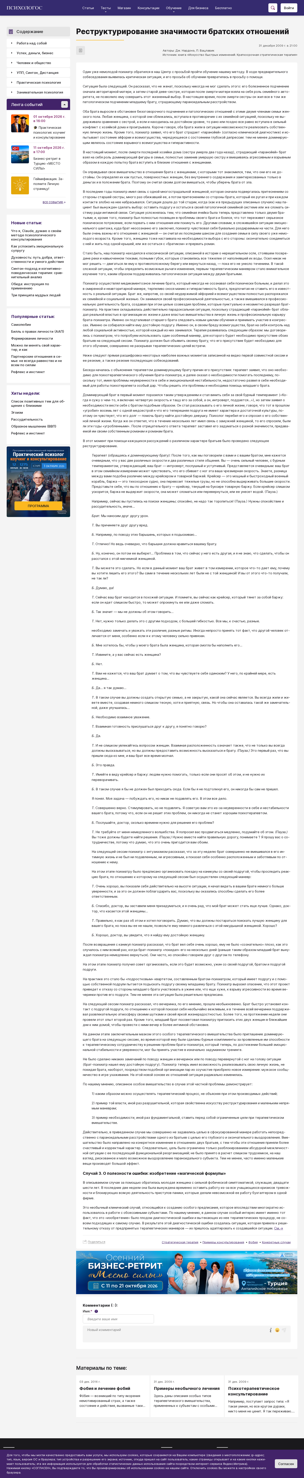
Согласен (286, 1464)
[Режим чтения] (80, 50)
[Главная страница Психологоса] (26, 8)
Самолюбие (21, 324)
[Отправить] (284, 1330)
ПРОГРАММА (38, 506)
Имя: (90, 1311)
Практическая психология (39, 82)
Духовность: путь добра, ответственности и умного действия (38, 259)
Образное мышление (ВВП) (33, 426)
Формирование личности (32, 338)
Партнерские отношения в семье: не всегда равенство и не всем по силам (36, 360)
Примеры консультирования (223, 1242)
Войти (289, 8)
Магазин (124, 8)
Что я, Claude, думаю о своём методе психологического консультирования (36, 235)
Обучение (174, 8)
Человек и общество (34, 63)
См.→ (278, 1228)
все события (53, 202)
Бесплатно (223, 8)
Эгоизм (17, 412)
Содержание (29, 31)
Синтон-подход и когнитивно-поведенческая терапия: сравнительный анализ (37, 272)
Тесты (106, 8)
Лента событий (27, 104)
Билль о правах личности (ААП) (37, 331)
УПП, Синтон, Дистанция (38, 73)
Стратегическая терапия (180, 1242)
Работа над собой (32, 43)
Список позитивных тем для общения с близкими (38, 403)
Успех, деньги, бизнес (35, 53)
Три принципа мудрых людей (36, 295)
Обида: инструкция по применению (30, 286)
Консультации (148, 8)
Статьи (88, 8)
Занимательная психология (40, 92)
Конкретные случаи (276, 1242)
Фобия (253, 1242)
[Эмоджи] (277, 1330)
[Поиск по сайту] (272, 7)
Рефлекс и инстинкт (28, 372)
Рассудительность (27, 419)
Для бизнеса (198, 8)
